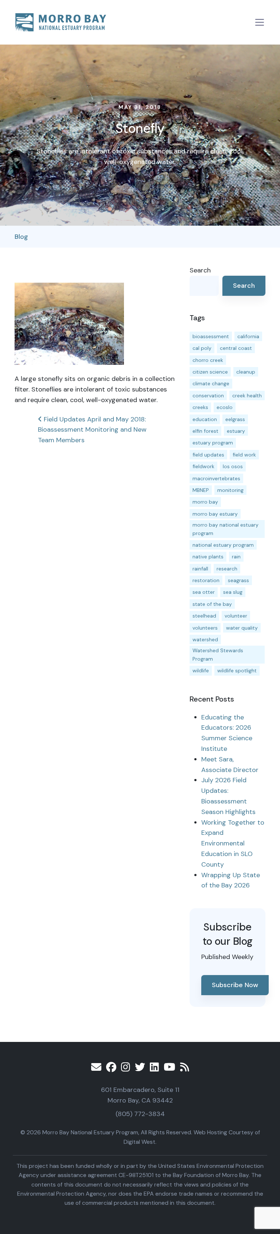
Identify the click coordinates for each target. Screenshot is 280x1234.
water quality (242, 627)
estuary (236, 431)
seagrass (238, 580)
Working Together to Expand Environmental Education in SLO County (232, 843)
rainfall (200, 568)
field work (244, 454)
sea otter (203, 592)
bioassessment (210, 336)
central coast (236, 348)
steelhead (204, 615)
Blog (21, 236)
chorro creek (207, 360)
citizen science (210, 371)
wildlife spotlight (237, 670)
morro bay (205, 501)
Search (200, 270)
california (248, 336)
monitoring (230, 490)
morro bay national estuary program (225, 529)
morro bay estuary (215, 514)
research (227, 568)
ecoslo (225, 407)
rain (236, 556)
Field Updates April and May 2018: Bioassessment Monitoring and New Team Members (92, 430)
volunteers (205, 627)
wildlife (200, 670)
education (204, 419)
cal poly (201, 348)
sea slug (232, 592)
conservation (208, 395)
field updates (208, 454)
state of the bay (212, 604)
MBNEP (200, 490)
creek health (247, 395)
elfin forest (205, 431)
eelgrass (235, 419)
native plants (207, 556)
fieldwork (203, 466)
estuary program (212, 442)
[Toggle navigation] (259, 22)
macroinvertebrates (216, 478)
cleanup (245, 371)
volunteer (236, 615)
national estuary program (223, 545)
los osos (233, 466)
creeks (200, 407)
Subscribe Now (235, 985)
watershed (205, 639)
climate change (210, 383)
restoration (205, 580)
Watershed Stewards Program (217, 654)
